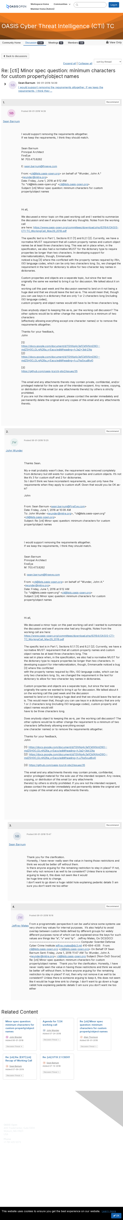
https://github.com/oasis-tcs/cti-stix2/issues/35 (49, 371)
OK (117, 1215)
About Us (8, 1201)
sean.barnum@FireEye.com (68, 506)
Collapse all (85, 63)
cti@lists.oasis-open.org (45, 173)
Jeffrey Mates (20, 925)
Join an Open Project (15, 1168)
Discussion (34, 42)
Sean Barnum (11, 121)
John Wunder (14, 450)
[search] (77, 4)
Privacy (8, 1204)
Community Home (11, 42)
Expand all (69, 63)
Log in (114, 4)
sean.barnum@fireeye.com (40, 166)
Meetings (55, 42)
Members (75, 42)
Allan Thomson (91, 1037)
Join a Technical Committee (18, 1172)
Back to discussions (16, 56)
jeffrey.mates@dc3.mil (69, 945)
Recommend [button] (113, 102)
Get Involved (10, 1163)
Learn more (109, 1211)
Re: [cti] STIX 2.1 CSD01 (56, 1057)
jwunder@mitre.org (34, 177)
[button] (62, 4)
